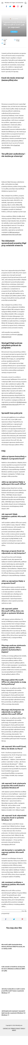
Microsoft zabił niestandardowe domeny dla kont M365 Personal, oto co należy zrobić (13, 946)
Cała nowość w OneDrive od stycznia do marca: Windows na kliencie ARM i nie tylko (13, 968)
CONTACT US (6, 1028)
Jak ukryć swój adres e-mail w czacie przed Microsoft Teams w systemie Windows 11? (13, 991)
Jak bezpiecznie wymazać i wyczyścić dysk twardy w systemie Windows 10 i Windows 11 (13, 1013)
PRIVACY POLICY (15, 1028)
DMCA (22, 1028)
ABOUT (14, 1030)
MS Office (14, 31)
